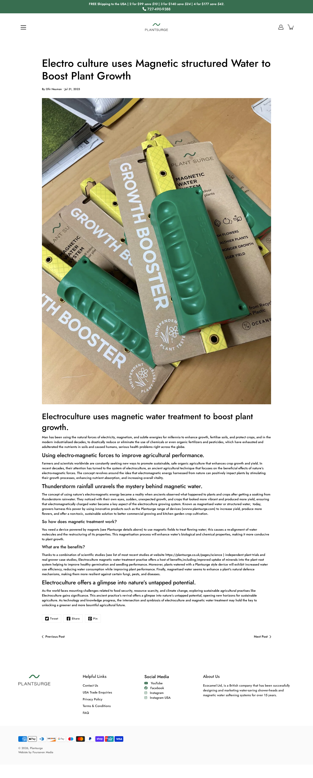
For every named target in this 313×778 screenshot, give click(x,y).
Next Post (261, 636)
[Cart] (291, 27)
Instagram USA (159, 697)
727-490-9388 (158, 9)
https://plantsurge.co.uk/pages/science (193, 554)
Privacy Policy (92, 699)
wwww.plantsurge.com (198, 508)
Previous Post (55, 636)
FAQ (86, 712)
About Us (211, 676)
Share (76, 619)
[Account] (281, 27)
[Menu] (23, 27)
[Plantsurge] (156, 27)
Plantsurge (36, 748)
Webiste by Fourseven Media (35, 752)
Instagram (155, 692)
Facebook (156, 688)
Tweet (54, 619)
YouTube (155, 683)
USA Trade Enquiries (97, 692)
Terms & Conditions (97, 706)
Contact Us (90, 685)
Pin (95, 619)
